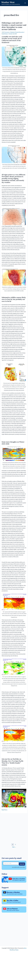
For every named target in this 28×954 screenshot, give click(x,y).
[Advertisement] (14, 827)
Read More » (5, 810)
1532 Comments (6, 32)
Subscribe (22, 864)
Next (14, 847)
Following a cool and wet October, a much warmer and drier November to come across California (14, 26)
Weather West (8, 2)
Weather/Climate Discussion (17, 32)
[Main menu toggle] (25, 2)
